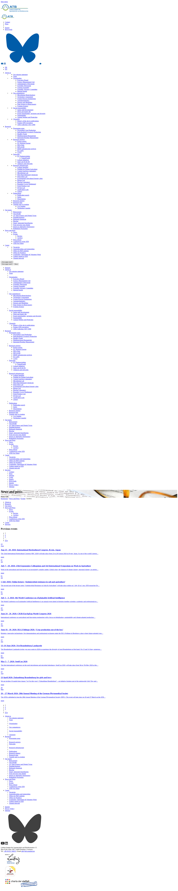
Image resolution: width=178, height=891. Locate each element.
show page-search (7, 262)
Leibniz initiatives (23, 160)
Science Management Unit (26, 82)
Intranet (11, 475)
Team (15, 76)
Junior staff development (25, 110)
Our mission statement (20, 74)
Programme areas (18, 128)
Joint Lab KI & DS (23, 162)
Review (19, 236)
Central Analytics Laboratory (26, 171)
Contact (7, 22)
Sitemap (11, 487)
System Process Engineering (26, 99)
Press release (17, 240)
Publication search (23, 195)
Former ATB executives (25, 123)
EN (6, 69)
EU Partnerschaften (23, 156)
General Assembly (23, 87)
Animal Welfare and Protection (27, 117)
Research (8, 126)
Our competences (19, 93)
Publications (17, 193)
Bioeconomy (17, 212)
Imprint (11, 483)
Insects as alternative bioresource (23, 227)
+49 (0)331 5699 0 (10, 851)
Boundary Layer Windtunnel (26, 184)
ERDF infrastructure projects (26, 149)
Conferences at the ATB (21, 241)
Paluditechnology (19, 217)
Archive (20, 238)
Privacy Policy (14, 485)
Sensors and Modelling (24, 102)
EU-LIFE (20, 151)
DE (6, 67)
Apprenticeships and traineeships (24, 249)
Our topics (8, 210)
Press (6, 24)
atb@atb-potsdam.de (28, 851)
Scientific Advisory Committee (27, 89)
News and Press (10, 230)
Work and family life (24, 112)
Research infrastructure (20, 165)
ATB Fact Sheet (18, 243)
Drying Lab (21, 188)
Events (15, 234)
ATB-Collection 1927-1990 (26, 125)
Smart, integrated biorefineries (23, 223)
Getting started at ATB (20, 256)
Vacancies (16, 247)
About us (8, 73)
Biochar (15, 221)
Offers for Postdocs (19, 253)
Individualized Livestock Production (29, 132)
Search (7, 28)
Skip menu (4, 2)
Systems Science (22, 106)
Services (7, 470)
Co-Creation (21, 206)
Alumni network (18, 258)
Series (19, 197)
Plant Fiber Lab (22, 176)
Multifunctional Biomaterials (26, 136)
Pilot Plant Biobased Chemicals (27, 175)
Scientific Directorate (24, 86)
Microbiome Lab (22, 173)
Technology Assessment (25, 97)
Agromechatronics (23, 100)
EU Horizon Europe (23, 143)
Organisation (17, 78)
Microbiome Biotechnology (26, 95)
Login (11, 477)
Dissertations (21, 199)
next (6, 540)
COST (19, 152)
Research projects (19, 139)
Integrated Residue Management (27, 138)
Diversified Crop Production (26, 130)
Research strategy (19, 201)
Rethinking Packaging (20, 228)
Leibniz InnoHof (22, 167)
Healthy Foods (22, 134)
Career (7, 245)
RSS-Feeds (8, 29)
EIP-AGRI (20, 147)
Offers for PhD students (21, 251)
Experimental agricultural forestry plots (30, 178)
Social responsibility (19, 108)
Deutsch (7, 268)
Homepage (4, 499)
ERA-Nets (20, 145)
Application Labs (23, 189)
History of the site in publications (28, 121)
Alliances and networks (25, 164)
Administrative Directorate (26, 84)
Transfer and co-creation (21, 204)
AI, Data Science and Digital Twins (24, 215)
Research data (17, 202)
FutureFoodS (25, 158)
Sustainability (21, 115)
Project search (21, 141)
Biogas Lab (21, 180)
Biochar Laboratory (23, 182)
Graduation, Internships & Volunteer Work (27, 254)
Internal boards (22, 91)
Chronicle (16, 119)
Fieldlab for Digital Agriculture (27, 169)
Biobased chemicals (19, 219)
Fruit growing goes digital (21, 225)
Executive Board (22, 80)
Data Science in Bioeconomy (26, 104)
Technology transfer (23, 208)
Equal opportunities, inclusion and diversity (31, 113)
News (15, 232)
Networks (16, 154)
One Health (17, 214)
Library (19, 191)
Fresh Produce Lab (23, 186)
